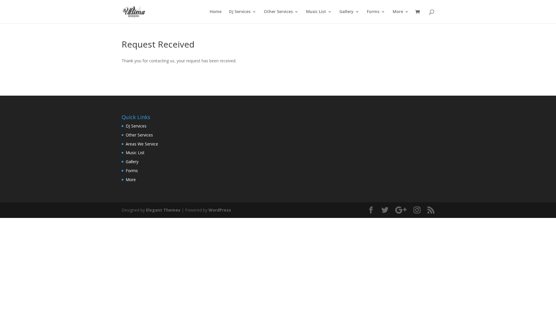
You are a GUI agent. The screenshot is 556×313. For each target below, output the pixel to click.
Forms (373, 12)
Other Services (278, 12)
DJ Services (239, 12)
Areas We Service (142, 144)
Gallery (346, 12)
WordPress (220, 210)
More (398, 12)
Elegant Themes (163, 210)
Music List (316, 12)
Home (216, 12)
